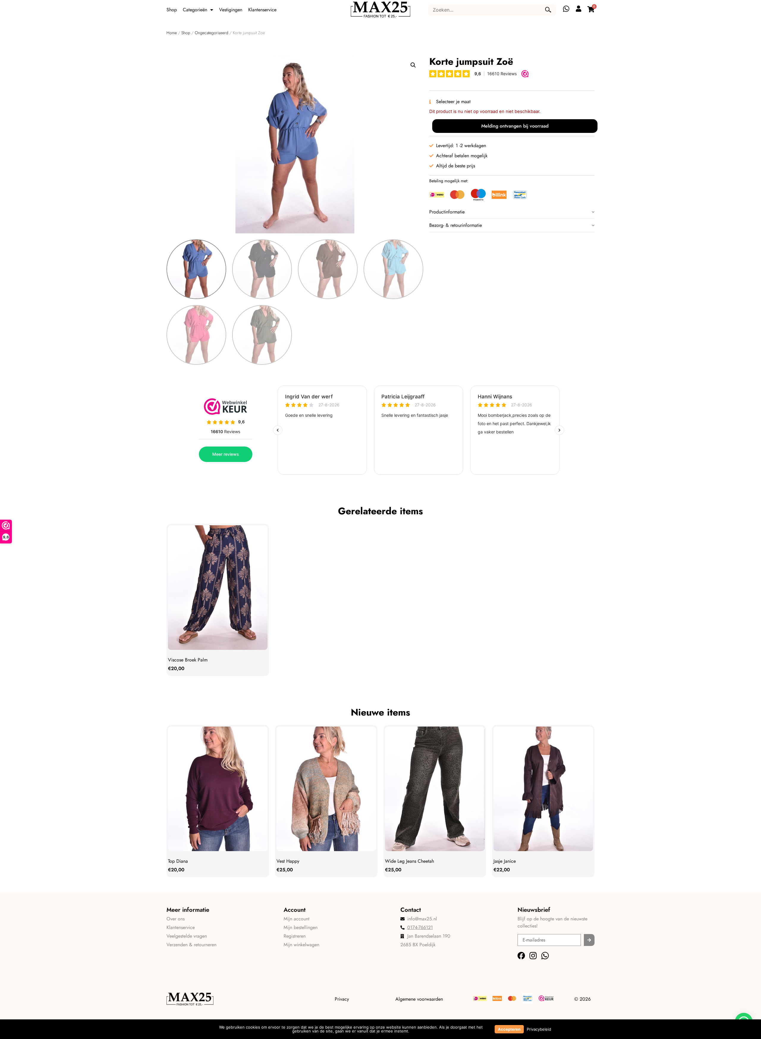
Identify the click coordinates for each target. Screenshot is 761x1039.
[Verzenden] (589, 940)
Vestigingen (230, 9)
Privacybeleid (539, 1029)
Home (171, 33)
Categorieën (195, 9)
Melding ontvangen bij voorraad (514, 125)
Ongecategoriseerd (211, 33)
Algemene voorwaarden (419, 999)
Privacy (342, 999)
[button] (413, 65)
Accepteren (509, 1029)
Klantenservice (262, 9)
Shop (171, 9)
